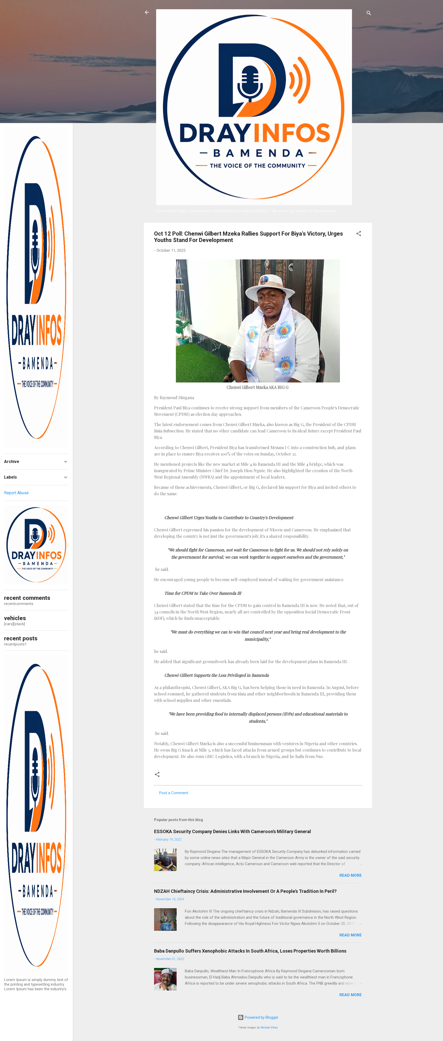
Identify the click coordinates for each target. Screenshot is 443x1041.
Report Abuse (16, 492)
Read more (350, 875)
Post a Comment (173, 793)
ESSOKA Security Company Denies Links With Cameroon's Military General (232, 831)
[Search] (369, 14)
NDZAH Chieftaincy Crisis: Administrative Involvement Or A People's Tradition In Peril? (245, 891)
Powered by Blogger (261, 1017)
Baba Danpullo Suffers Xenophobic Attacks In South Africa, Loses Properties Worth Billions (250, 951)
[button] (359, 234)
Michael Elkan (269, 1027)
